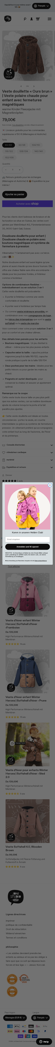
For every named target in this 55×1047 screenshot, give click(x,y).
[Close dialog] (50, 485)
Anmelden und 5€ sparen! (28, 547)
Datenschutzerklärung (41, 560)
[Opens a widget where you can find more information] (44, 1042)
